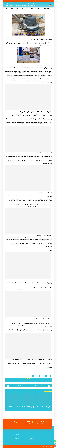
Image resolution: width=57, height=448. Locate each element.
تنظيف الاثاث (36, 329)
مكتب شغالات (45, 330)
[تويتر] (11, 1)
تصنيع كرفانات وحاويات (31, 442)
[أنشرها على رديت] (28, 380)
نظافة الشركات (17, 435)
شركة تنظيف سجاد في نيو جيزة (28, 376)
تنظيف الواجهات (17, 439)
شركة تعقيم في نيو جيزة (16, 363)
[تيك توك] (7, 1)
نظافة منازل (17, 434)
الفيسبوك (42, 323)
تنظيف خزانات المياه (31, 438)
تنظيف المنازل (24, 325)
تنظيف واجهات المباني (30, 359)
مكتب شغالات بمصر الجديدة (31, 330)
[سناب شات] (9, 1)
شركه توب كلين (41, 321)
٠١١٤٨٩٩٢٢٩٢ (30, 321)
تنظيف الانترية (30, 329)
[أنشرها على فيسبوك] (48, 380)
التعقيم (33, 434)
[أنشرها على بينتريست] (35, 380)
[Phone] (55, 444)
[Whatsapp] (55, 441)
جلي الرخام (46, 326)
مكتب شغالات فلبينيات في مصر (19, 330)
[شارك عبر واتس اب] (16, 380)
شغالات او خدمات (32, 435)
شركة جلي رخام (44, 329)
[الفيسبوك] (14, 1)
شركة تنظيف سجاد (21, 115)
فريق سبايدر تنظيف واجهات (41, 360)
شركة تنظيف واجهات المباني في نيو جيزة (12, 359)
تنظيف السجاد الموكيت (16, 437)
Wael (48, 376)
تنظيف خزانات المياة (38, 359)
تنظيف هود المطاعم (16, 440)
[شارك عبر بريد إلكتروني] (9, 380)
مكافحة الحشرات (38, 363)
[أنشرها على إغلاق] (41, 380)
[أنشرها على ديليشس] (22, 380)
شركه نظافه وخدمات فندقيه (43, 365)
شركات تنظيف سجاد (43, 114)
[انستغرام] (12, 1)
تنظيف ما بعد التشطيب (31, 439)
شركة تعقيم (29, 363)
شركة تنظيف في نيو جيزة (21, 376)
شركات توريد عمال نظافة (14, 329)
